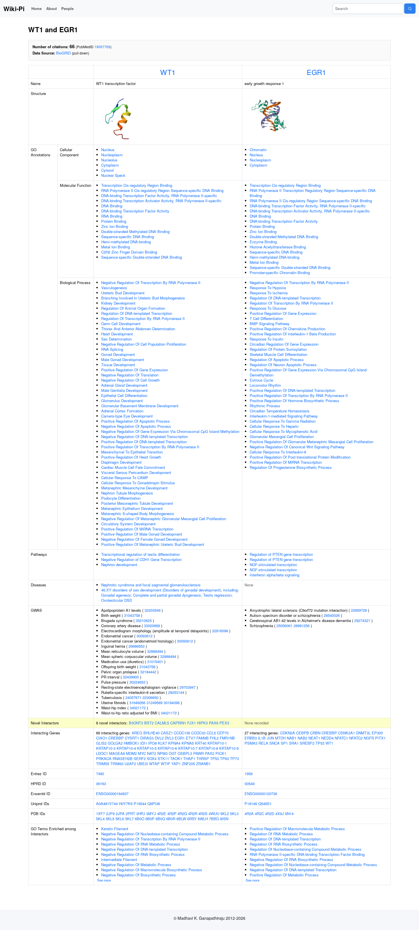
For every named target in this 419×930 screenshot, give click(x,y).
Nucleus (108, 149)
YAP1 (176, 763)
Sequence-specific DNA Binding (127, 236)
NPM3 (162, 753)
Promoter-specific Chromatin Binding (280, 272)
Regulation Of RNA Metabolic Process (281, 833)
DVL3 (169, 738)
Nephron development (119, 564)
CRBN (315, 733)
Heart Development (117, 334)
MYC (142, 753)
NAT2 (151, 753)
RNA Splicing (112, 349)
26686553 (137, 646)
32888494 (155, 651)
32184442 (148, 671)
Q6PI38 (153, 803)
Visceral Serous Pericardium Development (136, 472)
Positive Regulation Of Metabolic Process (284, 875)
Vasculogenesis (114, 287)
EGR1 (316, 72)
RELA (263, 743)
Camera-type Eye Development (127, 416)
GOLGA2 (115, 743)
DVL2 (159, 738)
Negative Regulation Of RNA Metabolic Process (140, 844)
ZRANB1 (203, 763)
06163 (101, 783)
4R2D (269, 813)
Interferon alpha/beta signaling (274, 575)
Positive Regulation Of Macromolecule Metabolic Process (297, 828)
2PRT (130, 813)
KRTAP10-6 (167, 748)
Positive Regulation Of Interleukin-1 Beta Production (293, 334)
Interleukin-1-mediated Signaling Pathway (284, 416)
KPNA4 (174, 743)
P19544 (140, 803)
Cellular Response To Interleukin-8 (278, 452)
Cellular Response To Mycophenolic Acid (283, 431)
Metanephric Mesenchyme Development (134, 488)
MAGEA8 (117, 753)
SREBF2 (307, 743)
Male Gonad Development (122, 359)
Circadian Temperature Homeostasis (280, 411)
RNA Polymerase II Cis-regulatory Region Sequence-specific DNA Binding (162, 190)
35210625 (144, 620)
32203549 (152, 610)
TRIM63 (116, 763)
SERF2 (140, 758)
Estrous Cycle (261, 380)
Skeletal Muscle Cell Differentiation (278, 354)
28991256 (302, 625)
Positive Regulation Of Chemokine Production (287, 328)
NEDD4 (327, 738)
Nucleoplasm (112, 154)
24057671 (133, 697)
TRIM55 (102, 763)
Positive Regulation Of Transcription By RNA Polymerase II (150, 446)
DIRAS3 (147, 738)
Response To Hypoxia (268, 287)
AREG (137, 733)
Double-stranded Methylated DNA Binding (135, 231)
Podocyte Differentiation (121, 498)
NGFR (369, 738)
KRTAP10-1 (217, 743)
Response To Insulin (266, 339)
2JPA (120, 813)
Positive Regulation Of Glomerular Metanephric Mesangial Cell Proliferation (311, 441)
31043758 (132, 615)
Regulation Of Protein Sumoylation (278, 349)
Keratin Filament (114, 828)
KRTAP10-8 (208, 748)
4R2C (259, 813)
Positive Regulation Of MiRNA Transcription (137, 529)
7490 (100, 773)
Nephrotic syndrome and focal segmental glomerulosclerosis (151, 584)
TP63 (224, 758)
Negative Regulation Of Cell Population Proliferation (143, 344)
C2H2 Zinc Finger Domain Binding (129, 252)
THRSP (202, 758)
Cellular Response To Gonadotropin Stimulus (138, 482)
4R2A (249, 813)
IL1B (262, 738)
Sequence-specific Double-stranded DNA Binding (141, 257)
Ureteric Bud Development (123, 292)
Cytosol (107, 170)
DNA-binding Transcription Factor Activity (135, 211)
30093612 (144, 636)
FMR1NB (227, 738)
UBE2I (142, 763)
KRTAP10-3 (105, 748)
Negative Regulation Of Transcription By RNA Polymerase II (150, 282)
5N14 (289, 813)
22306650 (150, 697)
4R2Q (182, 813)
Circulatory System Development (128, 523)
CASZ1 (167, 733)
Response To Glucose (268, 308)
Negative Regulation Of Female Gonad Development (144, 539)
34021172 (138, 707)
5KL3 (234, 813)
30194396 (172, 702)
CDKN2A (287, 733)
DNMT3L (363, 733)
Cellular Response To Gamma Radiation (283, 421)
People (67, 8)
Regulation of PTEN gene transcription (281, 554)
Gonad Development (118, 354)
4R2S (203, 813)
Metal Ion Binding (115, 247)
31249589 (154, 702)
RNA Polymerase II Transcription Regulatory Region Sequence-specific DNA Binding (313, 193)
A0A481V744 (107, 803)
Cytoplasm (110, 165)
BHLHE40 (151, 733)
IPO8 (152, 743)
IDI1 (143, 743)
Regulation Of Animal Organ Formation (133, 308)
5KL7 (129, 818)
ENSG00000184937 (112, 793)
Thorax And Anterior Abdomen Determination (138, 328)
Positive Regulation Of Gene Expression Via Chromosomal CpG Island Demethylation (308, 372)
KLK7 (162, 743)
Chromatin (258, 149)
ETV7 (190, 738)
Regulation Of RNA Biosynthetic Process (284, 844)
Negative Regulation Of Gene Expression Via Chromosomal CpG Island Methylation (170, 431)
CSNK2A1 (346, 733)
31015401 (155, 661)
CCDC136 (182, 733)
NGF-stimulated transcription (273, 564)
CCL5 (211, 733)
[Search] (410, 8)
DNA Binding (111, 205)
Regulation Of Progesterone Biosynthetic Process (291, 467)
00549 (250, 783)
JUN (270, 738)
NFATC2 (356, 738)
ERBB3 (251, 738)
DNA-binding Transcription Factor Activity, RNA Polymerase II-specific (159, 195)
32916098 (220, 630)
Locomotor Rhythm (265, 385)
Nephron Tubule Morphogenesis (127, 493)
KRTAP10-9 (229, 748)
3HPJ (140, 813)
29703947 (188, 687)
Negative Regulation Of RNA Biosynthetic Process (143, 854)
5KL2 (224, 813)
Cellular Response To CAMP (124, 477)
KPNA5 (188, 743)
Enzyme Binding (263, 241)
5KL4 (100, 818)
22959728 (359, 610)
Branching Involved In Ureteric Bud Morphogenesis (143, 298)
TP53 (214, 758)
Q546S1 (265, 803)
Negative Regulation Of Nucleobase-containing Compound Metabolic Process (165, 833)
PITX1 (380, 738)
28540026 (332, 615)
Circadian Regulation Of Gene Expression (284, 344)
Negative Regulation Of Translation (129, 375)
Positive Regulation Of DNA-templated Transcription (144, 441)
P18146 (251, 803)
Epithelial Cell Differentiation (124, 395)
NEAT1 (314, 738)
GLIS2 (101, 743)
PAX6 (213, 723)
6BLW (181, 818)
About (51, 8)
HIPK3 (202, 723)
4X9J (279, 813)
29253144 (176, 692)
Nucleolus (109, 160)
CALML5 (162, 723)
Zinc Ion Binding (114, 226)
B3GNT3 (136, 723)
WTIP (165, 763)
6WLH (203, 818)
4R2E (161, 813)
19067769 (102, 46)
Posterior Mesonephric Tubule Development (137, 503)
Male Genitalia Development (124, 390)
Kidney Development (118, 303)
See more (104, 880)
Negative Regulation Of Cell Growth (130, 380)
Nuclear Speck (113, 175)
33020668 (152, 625)
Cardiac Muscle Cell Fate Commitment (133, 467)
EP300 (377, 733)
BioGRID (63, 53)
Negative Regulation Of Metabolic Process (136, 864)
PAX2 (209, 753)
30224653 (137, 682)
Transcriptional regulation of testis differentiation (140, 554)
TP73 (234, 758)
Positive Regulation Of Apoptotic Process (135, 421)
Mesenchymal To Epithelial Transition (132, 452)
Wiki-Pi (14, 9)
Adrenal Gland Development (124, 385)
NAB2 (302, 738)
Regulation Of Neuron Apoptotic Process (283, 364)
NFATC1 (341, 738)
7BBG (214, 818)
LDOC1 (102, 753)
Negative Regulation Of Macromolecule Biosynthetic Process (151, 869)
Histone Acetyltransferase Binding (278, 247)
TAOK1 (176, 758)
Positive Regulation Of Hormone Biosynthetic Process (294, 400)
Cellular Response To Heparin (274, 426)
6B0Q (160, 818)
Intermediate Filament (119, 859)
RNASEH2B (123, 758)
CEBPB (302, 733)
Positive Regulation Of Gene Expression (134, 369)
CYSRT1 (132, 738)
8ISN (224, 818)
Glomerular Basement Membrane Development (139, 405)
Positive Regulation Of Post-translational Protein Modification (300, 457)
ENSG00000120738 (261, 793)
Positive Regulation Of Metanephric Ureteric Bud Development (152, 544)
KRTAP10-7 (188, 748)
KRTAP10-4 (126, 748)
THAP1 (189, 758)
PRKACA (103, 758)
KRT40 (200, 743)
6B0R (170, 818)
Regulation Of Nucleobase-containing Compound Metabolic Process (305, 849)
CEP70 (223, 733)
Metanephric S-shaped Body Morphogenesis (137, 513)
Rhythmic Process (265, 405)
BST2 (149, 723)
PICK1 (220, 753)
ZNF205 (188, 763)
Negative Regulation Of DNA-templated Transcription (144, 436)
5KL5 (110, 818)
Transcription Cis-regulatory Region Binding (136, 185)
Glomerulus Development (122, 400)
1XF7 (100, 813)
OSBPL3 (185, 753)
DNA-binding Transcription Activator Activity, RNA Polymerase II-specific (161, 200)
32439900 (131, 677)
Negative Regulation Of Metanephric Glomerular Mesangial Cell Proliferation (163, 518)
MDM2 (131, 753)
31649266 (137, 702)
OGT (172, 753)
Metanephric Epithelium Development (132, 508)
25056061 (284, 625)
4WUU (214, 813)
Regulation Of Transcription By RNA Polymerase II (143, 318)
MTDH (280, 738)
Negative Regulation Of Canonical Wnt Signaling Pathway (297, 446)
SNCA (274, 743)
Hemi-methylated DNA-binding (126, 241)
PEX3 (224, 723)
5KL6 (119, 818)
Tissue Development (118, 364)
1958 (249, 773)
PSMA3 (251, 743)
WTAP (154, 763)
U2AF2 (130, 763)
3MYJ (151, 813)
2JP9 (110, 813)
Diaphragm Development (121, 462)
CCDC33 (198, 733)
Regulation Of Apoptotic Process (277, 359)
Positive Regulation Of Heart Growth (131, 457)
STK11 (163, 758)
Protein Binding (113, 221)
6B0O (139, 818)
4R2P (171, 813)
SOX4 (151, 758)
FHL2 (214, 738)
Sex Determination (116, 339)
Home (36, 8)
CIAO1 (101, 738)
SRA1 (294, 743)
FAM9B (202, 738)
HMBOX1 (131, 743)
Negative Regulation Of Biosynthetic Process (138, 875)
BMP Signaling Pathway (270, 323)
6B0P (149, 818)
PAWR (198, 753)
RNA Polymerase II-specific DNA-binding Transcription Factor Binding (307, 854)
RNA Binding (111, 216)
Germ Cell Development (121, 323)
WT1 (168, 72)
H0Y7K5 (126, 803)
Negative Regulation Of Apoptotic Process (136, 426)
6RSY (192, 818)
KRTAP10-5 (146, 748)
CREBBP (116, 738)
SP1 (284, 743)
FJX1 (191, 723)
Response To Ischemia (269, 292)
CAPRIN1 (178, 723)
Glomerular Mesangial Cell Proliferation (282, 436)
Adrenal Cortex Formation (122, 411)
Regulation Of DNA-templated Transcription (136, 313)
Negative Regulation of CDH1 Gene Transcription (141, 559)
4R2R (192, 813)
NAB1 (291, 738)
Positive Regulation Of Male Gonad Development (141, 534)
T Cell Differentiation (266, 318)
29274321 (362, 620)
